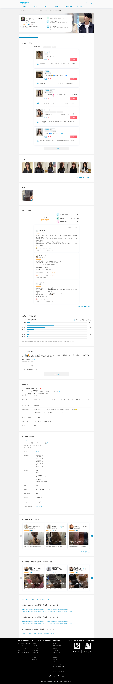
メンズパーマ (35, 652)
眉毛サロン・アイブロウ (23, 650)
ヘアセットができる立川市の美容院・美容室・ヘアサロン (34, 611)
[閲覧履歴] (86, 3)
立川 (37, 10)
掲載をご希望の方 (56, 652)
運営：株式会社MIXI (57, 645)
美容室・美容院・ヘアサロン (24, 643)
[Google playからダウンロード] (87, 651)
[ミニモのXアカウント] (54, 676)
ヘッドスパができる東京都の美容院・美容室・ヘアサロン (60, 623)
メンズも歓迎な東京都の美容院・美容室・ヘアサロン (56, 621)
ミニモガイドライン (57, 659)
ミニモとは (55, 643)
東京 (34, 10)
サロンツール (55, 655)
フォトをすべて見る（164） (84, 177)
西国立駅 (40, 633)
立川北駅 (29, 633)
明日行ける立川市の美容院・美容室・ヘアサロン (32, 609)
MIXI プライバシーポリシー (58, 666)
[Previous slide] (21, 536)
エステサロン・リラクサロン (24, 652)
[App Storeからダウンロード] (77, 651)
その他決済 (38, 479)
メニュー (66, 36)
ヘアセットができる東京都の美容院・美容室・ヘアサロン (34, 623)
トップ (20, 10)
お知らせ (55, 648)
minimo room (55, 650)
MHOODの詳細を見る (85, 552)
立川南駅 (34, 633)
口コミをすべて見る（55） (84, 306)
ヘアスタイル (35, 643)
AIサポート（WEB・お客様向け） (60, 671)
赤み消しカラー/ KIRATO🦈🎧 (28, 599)
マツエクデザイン (36, 657)
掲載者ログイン (56, 657)
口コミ (84, 36)
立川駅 (40, 10)
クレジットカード (40, 475)
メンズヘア (34, 645)
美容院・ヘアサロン (27, 10)
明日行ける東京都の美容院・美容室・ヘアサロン (32, 621)
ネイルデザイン (35, 655)
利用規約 (55, 661)
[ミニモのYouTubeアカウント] (62, 676)
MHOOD (45, 10)
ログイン (91, 3)
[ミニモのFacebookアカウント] (58, 676)
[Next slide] (92, 536)
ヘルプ (54, 668)
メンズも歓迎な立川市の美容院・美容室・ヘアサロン (56, 609)
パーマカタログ (35, 650)
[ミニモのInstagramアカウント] (50, 676)
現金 (37, 470)
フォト (47, 36)
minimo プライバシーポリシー (59, 664)
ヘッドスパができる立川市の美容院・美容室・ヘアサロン (60, 611)
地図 (47, 443)
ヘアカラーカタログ (36, 648)
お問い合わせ (39, 506)
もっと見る (56, 148)
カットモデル (35, 659)
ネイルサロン (20, 645)
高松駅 (52, 633)
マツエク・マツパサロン (23, 648)
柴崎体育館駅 (46, 633)
